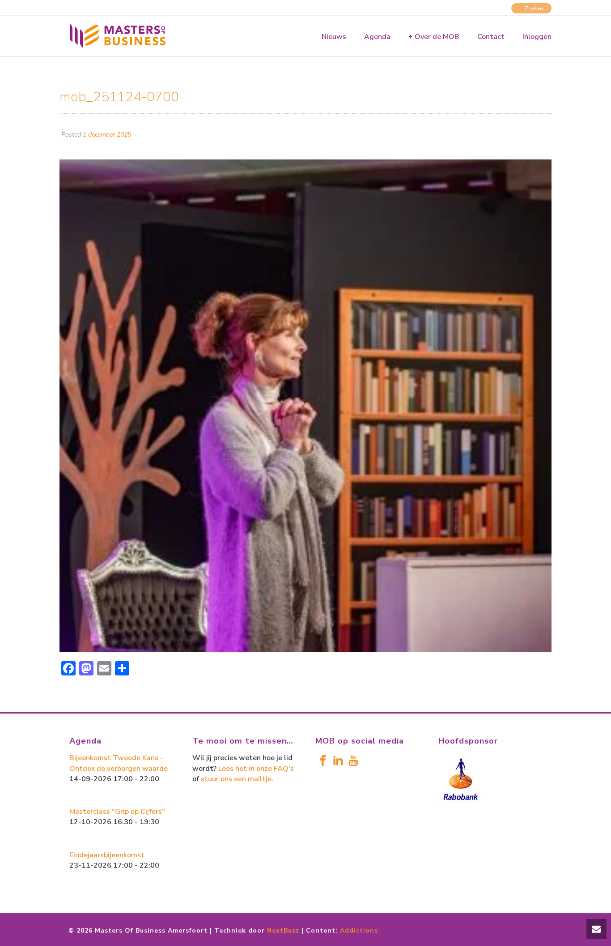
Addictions (359, 930)
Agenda (377, 37)
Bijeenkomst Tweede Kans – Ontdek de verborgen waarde (118, 763)
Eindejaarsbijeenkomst (106, 855)
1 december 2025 (107, 134)
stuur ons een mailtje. (237, 779)
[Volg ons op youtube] (353, 761)
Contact (491, 37)
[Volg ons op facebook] (323, 761)
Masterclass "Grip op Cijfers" (117, 812)
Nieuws (334, 37)
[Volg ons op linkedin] (338, 761)
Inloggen (537, 37)
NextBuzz (283, 930)
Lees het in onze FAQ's (256, 769)
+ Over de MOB (433, 37)
